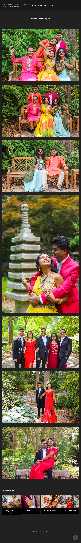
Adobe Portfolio (44, 531)
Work (4, 4)
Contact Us (24, 4)
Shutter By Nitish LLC (43, 5)
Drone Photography (13, 4)
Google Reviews (14, 6)
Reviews (4, 6)
